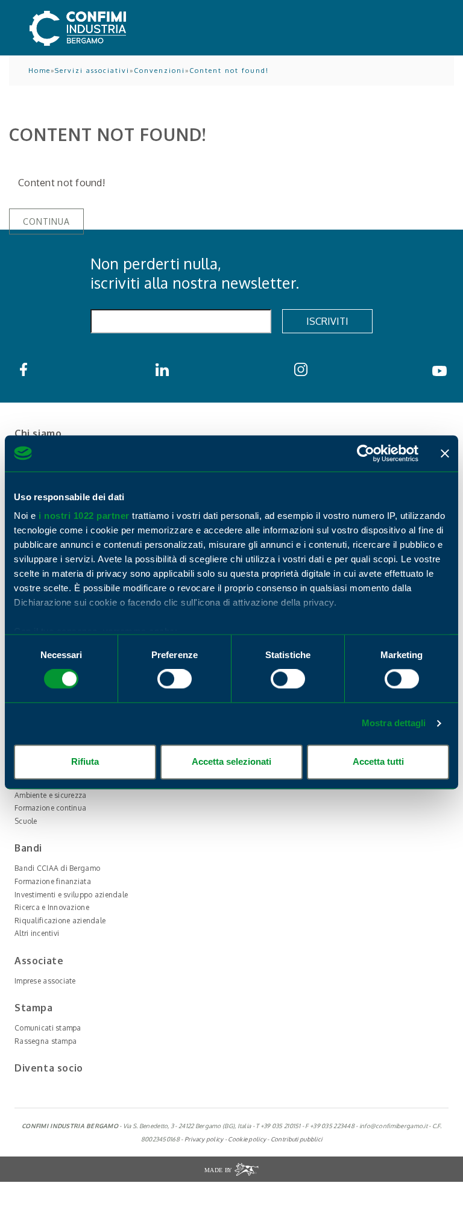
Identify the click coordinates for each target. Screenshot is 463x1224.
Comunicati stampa (47, 1027)
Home (39, 70)
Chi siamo (37, 433)
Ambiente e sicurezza (50, 795)
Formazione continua (50, 807)
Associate (38, 961)
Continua (46, 221)
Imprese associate (45, 980)
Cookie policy (247, 1139)
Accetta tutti (378, 761)
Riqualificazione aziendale (60, 920)
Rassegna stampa (45, 1041)
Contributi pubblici (296, 1139)
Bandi (28, 848)
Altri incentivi (36, 933)
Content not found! (229, 70)
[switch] (174, 679)
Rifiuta (85, 761)
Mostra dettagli (394, 723)
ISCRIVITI (327, 321)
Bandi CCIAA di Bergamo (57, 868)
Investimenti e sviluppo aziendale (71, 894)
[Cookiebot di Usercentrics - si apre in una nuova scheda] (365, 453)
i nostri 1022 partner (84, 515)
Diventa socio (48, 1068)
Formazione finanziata (52, 881)
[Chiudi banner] (445, 453)
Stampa (33, 1008)
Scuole (25, 821)
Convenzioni (159, 70)
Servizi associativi (92, 70)
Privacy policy (204, 1139)
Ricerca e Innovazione (51, 907)
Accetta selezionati (231, 761)
